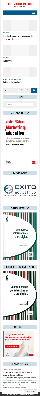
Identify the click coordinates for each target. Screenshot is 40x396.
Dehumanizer (8, 61)
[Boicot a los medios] (20, 76)
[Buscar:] (20, 104)
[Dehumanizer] (20, 54)
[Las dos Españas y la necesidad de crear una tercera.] (20, 29)
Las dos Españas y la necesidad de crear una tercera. (18, 37)
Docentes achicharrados (12, 370)
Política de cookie (21, 387)
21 (21, 90)
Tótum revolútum (15, 79)
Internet (6, 57)
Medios (5, 79)
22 (28, 90)
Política (6, 33)
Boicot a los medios (11, 82)
